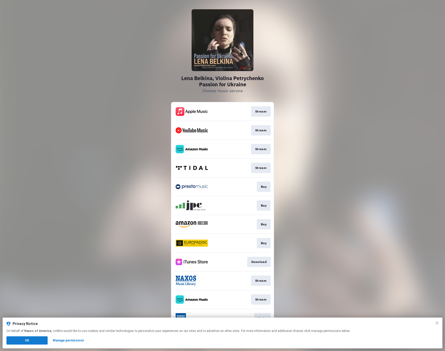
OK (27, 340)
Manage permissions (68, 340)
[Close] (437, 323)
